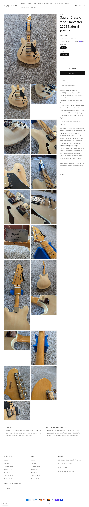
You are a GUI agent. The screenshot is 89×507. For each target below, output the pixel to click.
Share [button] (63, 174)
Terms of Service (8, 466)
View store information (68, 85)
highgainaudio (42, 503)
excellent (64, 54)
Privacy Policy (8, 478)
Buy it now (72, 73)
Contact (6, 463)
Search (6, 460)
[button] (76, 5)
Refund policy (8, 469)
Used (63, 48)
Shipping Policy (8, 475)
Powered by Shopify (49, 503)
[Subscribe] (34, 488)
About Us (7, 472)
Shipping (62, 38)
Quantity (62, 58)
